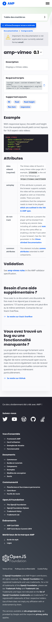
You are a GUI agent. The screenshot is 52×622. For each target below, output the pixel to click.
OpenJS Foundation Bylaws (18, 508)
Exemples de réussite (15, 445)
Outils (9, 476)
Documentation (11, 31)
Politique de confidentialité (25, 569)
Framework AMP (13, 439)
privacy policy (42, 614)
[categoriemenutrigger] (18, 25)
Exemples (11, 469)
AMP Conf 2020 (13, 525)
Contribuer (11, 490)
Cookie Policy (42, 569)
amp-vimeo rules (16, 270)
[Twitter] (5, 419)
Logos (9, 543)
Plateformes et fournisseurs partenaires (23, 487)
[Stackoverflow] (42, 419)
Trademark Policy (14, 511)
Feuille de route (13, 494)
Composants (27, 31)
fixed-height (29, 102)
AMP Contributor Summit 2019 (19, 529)
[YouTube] (14, 419)
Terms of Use (7, 569)
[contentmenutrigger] (25, 17)
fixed (17, 102)
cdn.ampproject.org (32, 611)
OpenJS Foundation (13, 575)
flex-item (12, 107)
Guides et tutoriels (14, 463)
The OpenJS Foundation (16, 504)
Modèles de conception (16, 473)
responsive (25, 107)
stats (44, 226)
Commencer (12, 459)
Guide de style (12, 539)
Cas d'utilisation (13, 442)
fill (9, 102)
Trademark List (13, 515)
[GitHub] (33, 419)
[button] (47, 3)
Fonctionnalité (13, 449)
